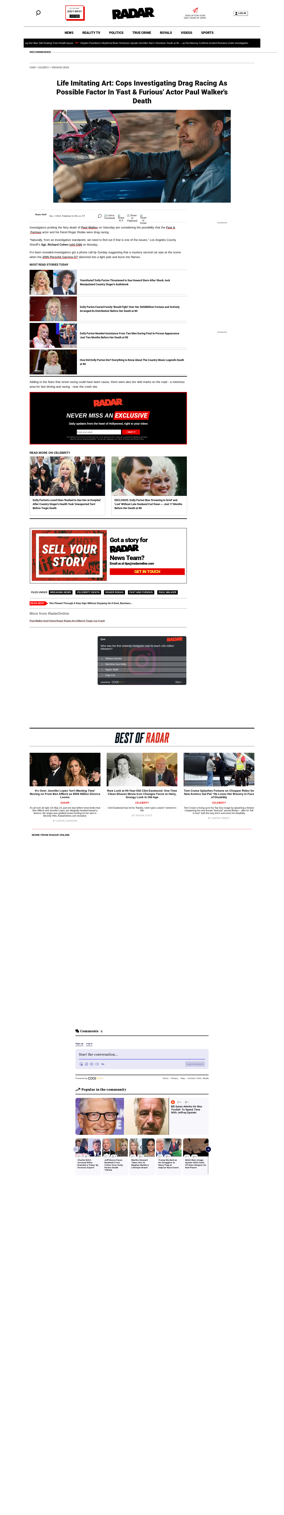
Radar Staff (40, 214)
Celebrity (44, 67)
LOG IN (242, 13)
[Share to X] (121, 216)
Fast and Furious (141, 592)
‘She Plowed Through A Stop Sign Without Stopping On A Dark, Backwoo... (90, 603)
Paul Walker (89, 227)
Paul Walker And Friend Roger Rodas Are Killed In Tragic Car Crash (67, 621)
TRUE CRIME (141, 33)
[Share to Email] (143, 216)
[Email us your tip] (75, 20)
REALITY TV (91, 33)
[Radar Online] (133, 13)
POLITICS (116, 33)
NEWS (69, 33)
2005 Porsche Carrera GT (60, 257)
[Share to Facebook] (109, 216)
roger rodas (114, 592)
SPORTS (207, 33)
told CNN (75, 244)
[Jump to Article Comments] (99, 216)
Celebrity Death (88, 592)
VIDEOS (186, 33)
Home (33, 67)
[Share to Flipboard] (132, 216)
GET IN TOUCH (147, 571)
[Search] (38, 15)
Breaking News (60, 67)
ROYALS (166, 33)
